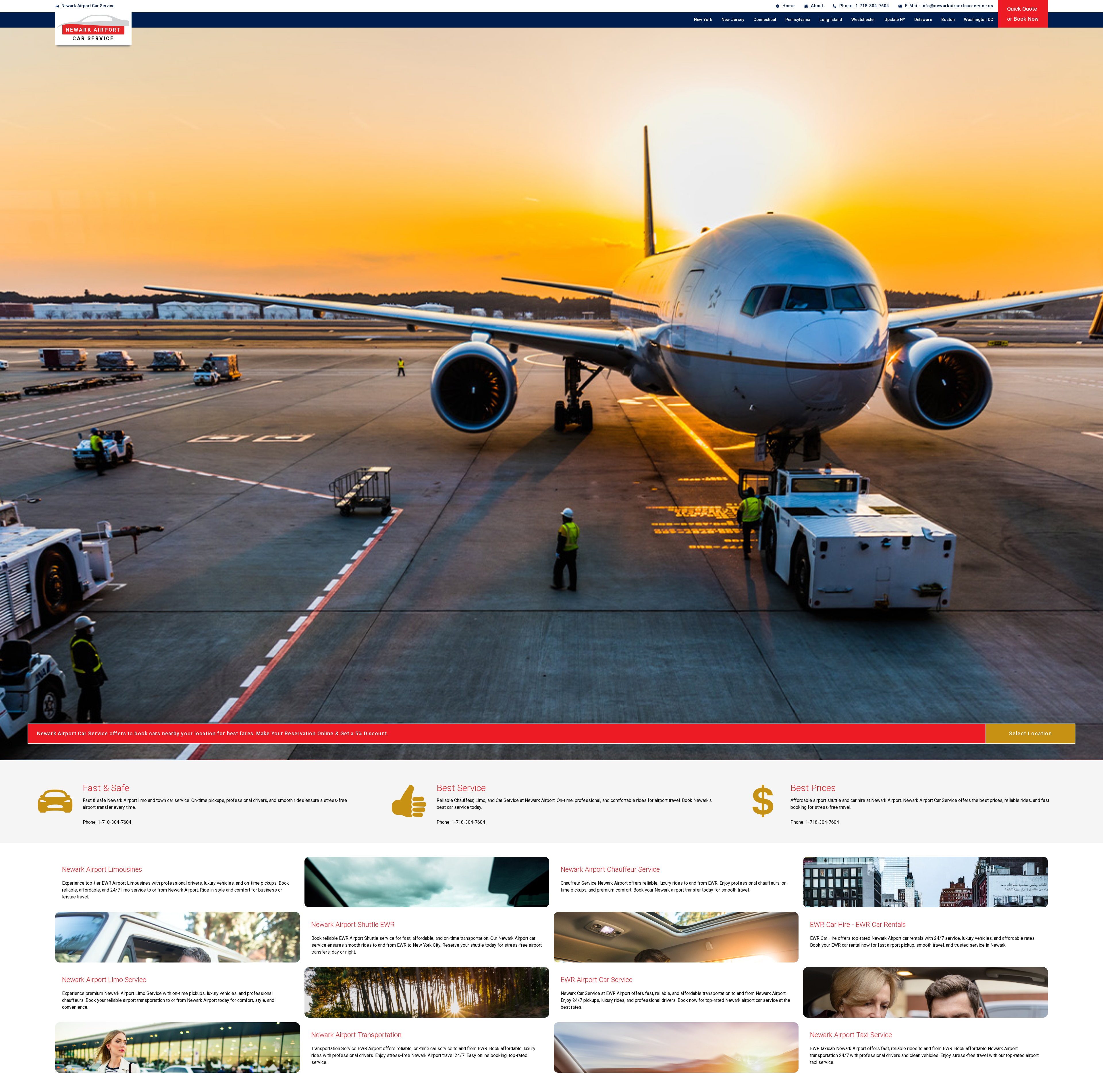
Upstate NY (894, 19)
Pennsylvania (797, 19)
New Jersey (733, 19)
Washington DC (978, 19)
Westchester (863, 19)
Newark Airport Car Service (87, 5)
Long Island (830, 19)
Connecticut (764, 19)
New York (703, 19)
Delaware (923, 19)
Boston (948, 19)
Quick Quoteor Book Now (1023, 13)
